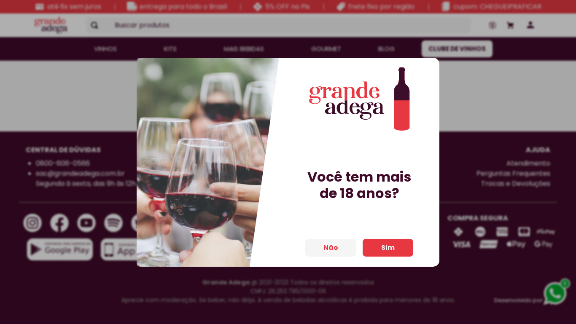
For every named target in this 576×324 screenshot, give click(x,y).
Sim (388, 247)
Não (330, 247)
